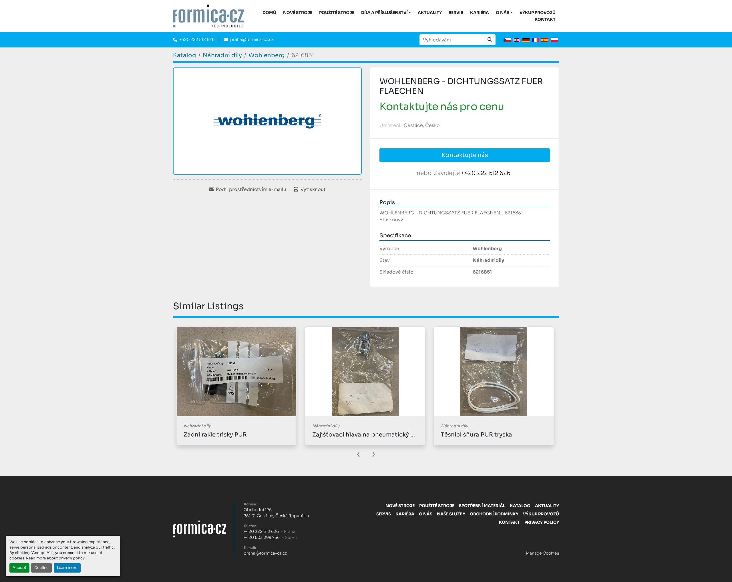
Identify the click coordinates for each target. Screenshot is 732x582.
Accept (19, 567)
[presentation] (358, 453)
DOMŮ (269, 12)
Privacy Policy (541, 522)
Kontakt (545, 19)
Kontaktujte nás (464, 155)
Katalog (520, 505)
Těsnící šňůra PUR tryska (476, 434)
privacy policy (72, 558)
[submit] (490, 39)
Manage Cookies (542, 553)
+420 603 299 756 (262, 537)
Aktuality (430, 12)
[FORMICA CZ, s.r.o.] (199, 528)
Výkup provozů (538, 12)
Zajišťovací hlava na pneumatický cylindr (371, 434)
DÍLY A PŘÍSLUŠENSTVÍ (384, 12)
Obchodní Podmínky (494, 514)
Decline (41, 567)
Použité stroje (336, 12)
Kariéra (479, 12)
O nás (502, 12)
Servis (456, 12)
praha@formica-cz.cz (251, 39)
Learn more (67, 567)
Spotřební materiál (482, 505)
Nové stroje (297, 12)
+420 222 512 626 (196, 39)
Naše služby (451, 514)
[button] (386, 13)
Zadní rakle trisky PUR (215, 434)
